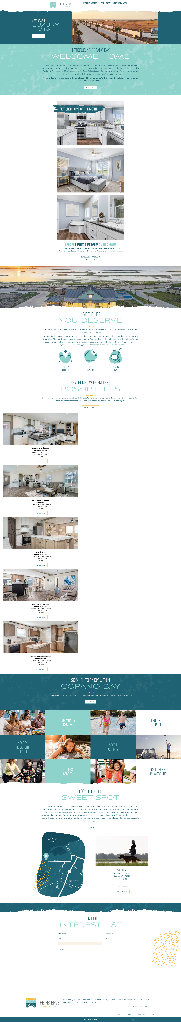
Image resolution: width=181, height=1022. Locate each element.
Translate (151, 1014)
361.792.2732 (121, 879)
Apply (125, 3)
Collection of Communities (139, 1006)
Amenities (94, 3)
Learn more (90, 375)
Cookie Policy (130, 1014)
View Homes (86, 3)
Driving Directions (122, 886)
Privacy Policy (119, 1014)
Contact (108, 3)
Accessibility (141, 1014)
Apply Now (38, 36)
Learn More (40, 461)
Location (101, 3)
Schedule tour (121, 891)
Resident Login (117, 3)
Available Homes (90, 407)
